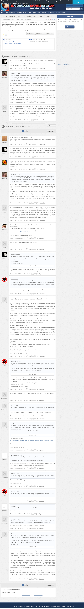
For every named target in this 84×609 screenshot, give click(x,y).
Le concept (34, 606)
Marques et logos (27, 19)
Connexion (78, 5)
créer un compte (38, 595)
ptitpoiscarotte (11, 19)
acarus (4, 111)
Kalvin (4, 247)
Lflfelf (4, 283)
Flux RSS (40, 606)
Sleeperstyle (4, 523)
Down (35, 68)
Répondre (42, 68)
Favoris (44, 12)
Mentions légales (61, 606)
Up (33, 68)
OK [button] (78, 2)
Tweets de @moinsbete (63, 64)
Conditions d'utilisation (50, 606)
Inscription (70, 5)
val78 (4, 166)
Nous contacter (70, 606)
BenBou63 (4, 65)
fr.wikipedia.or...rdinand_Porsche (13, 41)
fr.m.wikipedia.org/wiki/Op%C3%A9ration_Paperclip (23, 231)
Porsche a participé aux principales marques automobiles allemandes (27, 16)
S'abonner (52, 125)
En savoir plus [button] (24, 3)
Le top (6, 12)
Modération (51, 12)
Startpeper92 (4, 398)
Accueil (15, 606)
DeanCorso (4, 77)
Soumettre (20, 12)
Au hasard (12, 12)
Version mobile (21, 606)
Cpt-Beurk (4, 229)
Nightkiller (4, 142)
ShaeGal (4, 459)
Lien (30, 68)
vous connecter (26, 595)
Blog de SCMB (60, 12)
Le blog (28, 606)
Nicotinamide (4, 302)
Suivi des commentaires (32, 12)
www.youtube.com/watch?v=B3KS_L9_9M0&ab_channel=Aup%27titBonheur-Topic (31, 440)
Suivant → (50, 131)
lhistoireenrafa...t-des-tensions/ (13, 43)
